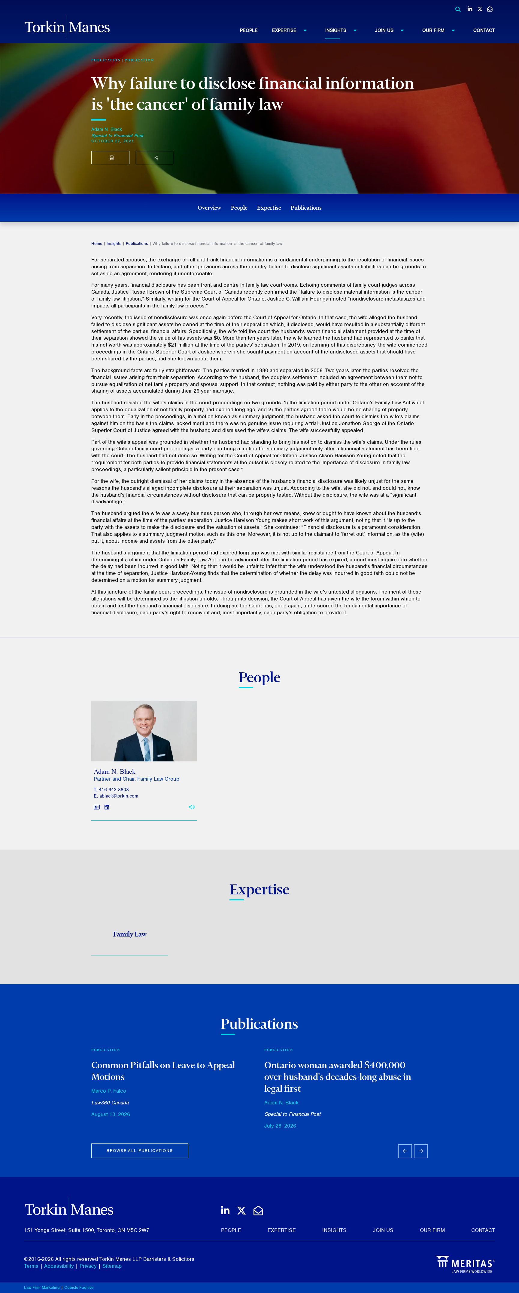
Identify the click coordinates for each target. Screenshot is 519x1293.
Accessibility (59, 1266)
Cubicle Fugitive (78, 1287)
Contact (484, 30)
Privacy (88, 1266)
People (249, 30)
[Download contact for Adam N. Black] (97, 807)
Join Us (384, 30)
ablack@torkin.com (118, 796)
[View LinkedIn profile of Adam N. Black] (107, 807)
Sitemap (112, 1266)
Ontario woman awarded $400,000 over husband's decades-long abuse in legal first (337, 1076)
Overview (209, 207)
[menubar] (367, 30)
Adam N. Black (106, 129)
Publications (306, 207)
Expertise (284, 30)
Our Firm (433, 30)
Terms (31, 1266)
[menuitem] (256, 30)
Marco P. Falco (108, 1091)
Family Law (130, 934)
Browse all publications (140, 1150)
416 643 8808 (114, 790)
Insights (335, 30)
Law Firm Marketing (42, 1287)
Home (96, 243)
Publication (139, 60)
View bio (142, 746)
